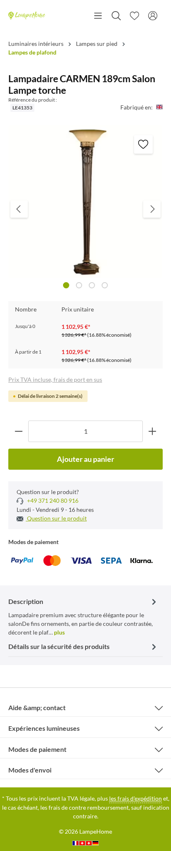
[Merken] (143, 144)
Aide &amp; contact (37, 707)
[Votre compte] (152, 15)
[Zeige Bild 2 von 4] (79, 285)
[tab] (83, 616)
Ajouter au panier (85, 459)
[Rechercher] (116, 15)
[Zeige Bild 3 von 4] (92, 285)
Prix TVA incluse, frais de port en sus (55, 379)
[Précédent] (19, 209)
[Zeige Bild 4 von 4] (105, 285)
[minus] (18, 431)
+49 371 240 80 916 (52, 500)
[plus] (152, 431)
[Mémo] (134, 15)
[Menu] (98, 15)
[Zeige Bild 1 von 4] (66, 285)
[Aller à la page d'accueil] (27, 15)
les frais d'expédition (135, 798)
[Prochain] (152, 209)
